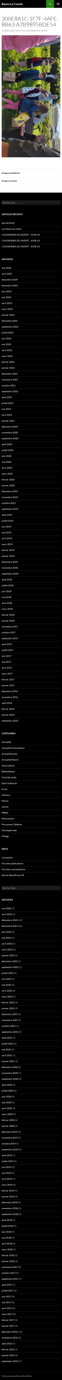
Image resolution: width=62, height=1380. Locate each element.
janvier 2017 (8, 685)
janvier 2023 (8, 314)
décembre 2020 (10, 426)
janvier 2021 (8, 420)
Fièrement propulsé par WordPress (17, 1376)
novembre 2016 (10, 697)
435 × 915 (20, 30)
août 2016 (7, 703)
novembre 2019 (10, 497)
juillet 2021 (7, 403)
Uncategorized (9, 830)
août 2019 (7, 514)
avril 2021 (7, 414)
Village (5, 836)
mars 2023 (7, 309)
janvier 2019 (8, 556)
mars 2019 (7, 544)
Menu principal (58, 4)
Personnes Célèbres (12, 824)
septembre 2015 (10, 720)
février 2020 (8, 479)
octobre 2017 (9, 632)
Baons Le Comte (12, 4)
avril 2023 (7, 303)
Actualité (6, 742)
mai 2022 (6, 344)
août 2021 (7, 397)
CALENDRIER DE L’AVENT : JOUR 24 (21, 234)
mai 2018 (6, 597)
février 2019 (8, 550)
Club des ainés (9, 777)
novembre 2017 (10, 626)
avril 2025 (7, 273)
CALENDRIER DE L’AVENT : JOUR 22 (21, 246)
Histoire (6, 795)
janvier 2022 (8, 367)
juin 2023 (6, 291)
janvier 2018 (8, 620)
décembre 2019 (10, 491)
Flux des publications (12, 863)
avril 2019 (7, 538)
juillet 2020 (7, 450)
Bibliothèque (8, 771)
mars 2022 (7, 356)
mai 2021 (6, 409)
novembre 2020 (10, 432)
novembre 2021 (10, 379)
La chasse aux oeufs (11, 228)
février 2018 (8, 614)
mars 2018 (7, 609)
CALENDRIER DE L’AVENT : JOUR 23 (21, 240)
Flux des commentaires (13, 869)
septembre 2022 (10, 326)
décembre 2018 (10, 561)
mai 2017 (6, 661)
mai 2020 (6, 461)
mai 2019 (6, 532)
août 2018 (7, 579)
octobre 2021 (9, 385)
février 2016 (8, 708)
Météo (5, 812)
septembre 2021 (10, 391)
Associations (8, 765)
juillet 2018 (7, 585)
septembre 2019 (10, 509)
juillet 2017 (7, 650)
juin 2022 (6, 338)
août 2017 (7, 644)
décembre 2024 (10, 279)
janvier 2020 (8, 485)
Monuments (8, 818)
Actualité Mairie (10, 759)
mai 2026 (6, 267)
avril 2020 (7, 467)
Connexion (7, 857)
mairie (5, 806)
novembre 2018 (10, 567)
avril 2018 (7, 603)
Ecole (4, 789)
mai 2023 (6, 297)
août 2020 (7, 444)
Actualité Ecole (9, 753)
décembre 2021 (10, 373)
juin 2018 (6, 591)
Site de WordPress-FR (13, 875)
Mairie (5, 800)
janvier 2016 (8, 714)
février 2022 (8, 362)
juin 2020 (6, 456)
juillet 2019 (7, 520)
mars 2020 (7, 473)
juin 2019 (6, 526)
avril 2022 (7, 350)
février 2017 (8, 679)
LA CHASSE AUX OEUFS (36, 30)
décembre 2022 (10, 320)
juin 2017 (6, 656)
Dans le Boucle (9, 783)
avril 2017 (7, 667)
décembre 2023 (10, 285)
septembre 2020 (10, 438)
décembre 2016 (10, 691)
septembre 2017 (10, 638)
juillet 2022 (7, 332)
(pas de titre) (8, 223)
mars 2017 (7, 673)
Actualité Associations (13, 748)
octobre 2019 (9, 503)
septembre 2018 (10, 573)
